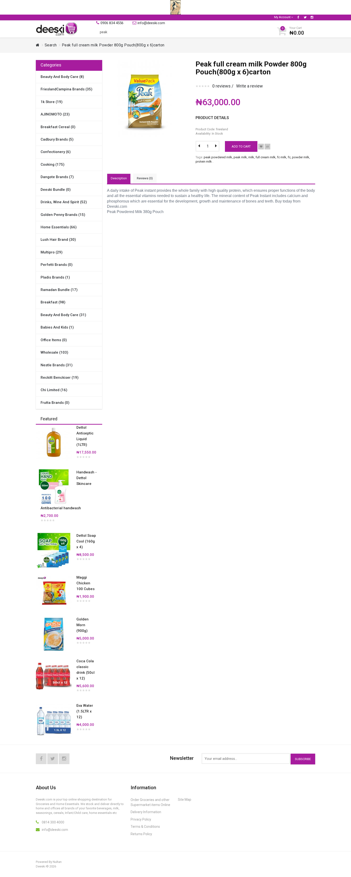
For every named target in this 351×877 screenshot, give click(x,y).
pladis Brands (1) (55, 277)
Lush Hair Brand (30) (58, 239)
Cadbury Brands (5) (57, 139)
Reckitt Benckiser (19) (60, 377)
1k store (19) (52, 102)
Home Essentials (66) (59, 227)
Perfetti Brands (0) (57, 265)
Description (119, 178)
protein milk (204, 161)
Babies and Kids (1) (57, 327)
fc (289, 157)
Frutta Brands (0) (55, 402)
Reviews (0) (145, 178)
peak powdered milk (218, 157)
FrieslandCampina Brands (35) (66, 89)
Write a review (249, 85)
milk (251, 157)
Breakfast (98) (53, 302)
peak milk (240, 157)
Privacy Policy (141, 819)
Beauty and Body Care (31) (63, 315)
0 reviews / (222, 85)
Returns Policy (141, 834)
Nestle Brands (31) (57, 365)
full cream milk (265, 157)
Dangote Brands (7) (57, 177)
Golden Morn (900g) (82, 625)
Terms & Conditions (145, 826)
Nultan (57, 862)
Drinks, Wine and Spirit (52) (64, 202)
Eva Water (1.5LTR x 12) (84, 711)
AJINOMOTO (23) (55, 114)
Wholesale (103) (54, 352)
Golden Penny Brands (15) (63, 215)
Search (51, 45)
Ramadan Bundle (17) (59, 290)
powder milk (300, 157)
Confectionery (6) (56, 152)
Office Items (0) (54, 340)
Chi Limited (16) (54, 390)
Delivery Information (146, 812)
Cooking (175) (52, 164)
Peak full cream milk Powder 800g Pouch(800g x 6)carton (113, 45)
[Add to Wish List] (261, 146)
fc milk (281, 157)
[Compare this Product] (267, 146)
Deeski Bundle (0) (56, 189)
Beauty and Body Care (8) (62, 77)
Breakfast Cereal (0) (58, 127)
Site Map (184, 799)
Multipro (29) (52, 252)
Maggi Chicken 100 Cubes (85, 583)
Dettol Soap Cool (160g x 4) (86, 541)
